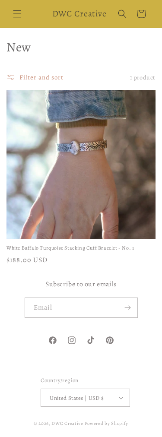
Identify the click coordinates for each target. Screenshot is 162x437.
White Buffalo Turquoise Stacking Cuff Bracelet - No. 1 (70, 248)
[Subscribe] (127, 308)
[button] (17, 13)
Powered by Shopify (107, 423)
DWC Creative (67, 423)
